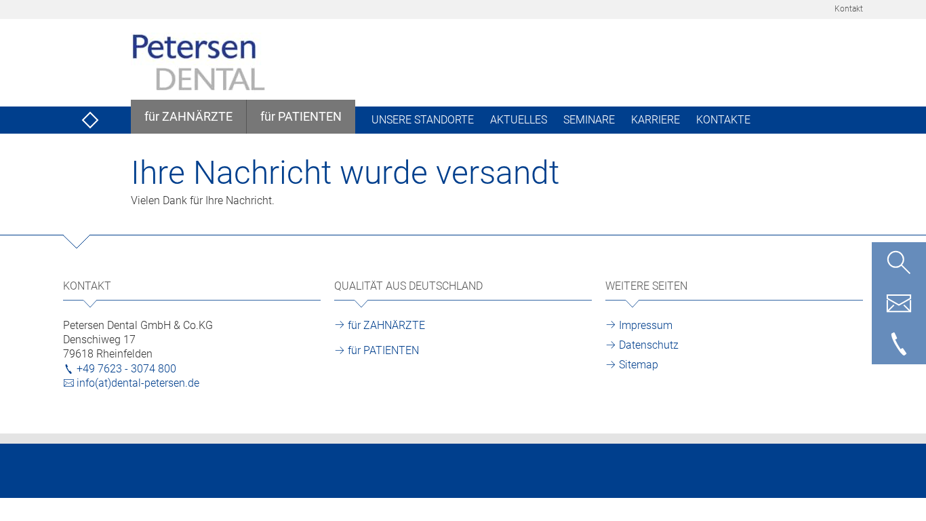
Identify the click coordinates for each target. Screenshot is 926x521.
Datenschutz (649, 345)
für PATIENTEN (383, 350)
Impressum (645, 325)
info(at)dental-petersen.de (138, 383)
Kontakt (848, 9)
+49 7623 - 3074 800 (126, 368)
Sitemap (638, 364)
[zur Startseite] (90, 120)
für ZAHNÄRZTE (386, 325)
